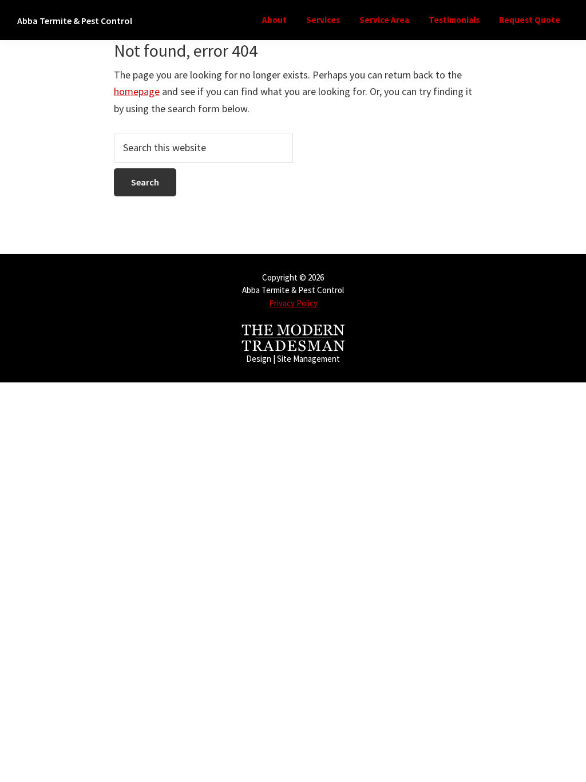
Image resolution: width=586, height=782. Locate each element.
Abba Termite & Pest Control (74, 20)
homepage (137, 91)
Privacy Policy (293, 303)
